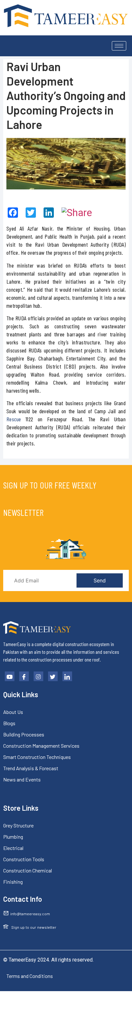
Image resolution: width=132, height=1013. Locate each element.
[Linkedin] (67, 676)
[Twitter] (53, 676)
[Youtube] (9, 676)
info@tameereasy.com (30, 913)
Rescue (13, 419)
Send (100, 580)
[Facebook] (24, 676)
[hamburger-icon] (119, 45)
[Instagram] (38, 676)
